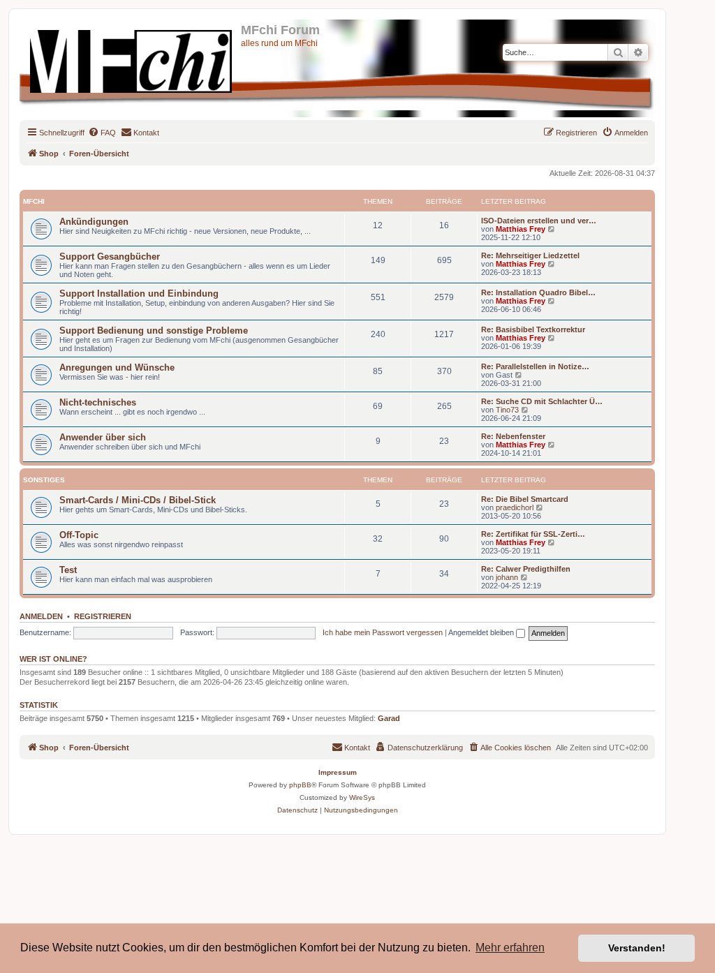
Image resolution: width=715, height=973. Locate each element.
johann (507, 577)
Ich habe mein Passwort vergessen (383, 632)
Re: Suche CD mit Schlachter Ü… (542, 401)
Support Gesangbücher (109, 256)
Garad (389, 718)
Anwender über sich (102, 437)
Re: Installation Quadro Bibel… (538, 292)
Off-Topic (78, 535)
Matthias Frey (520, 229)
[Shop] (132, 58)
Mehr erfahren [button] (510, 947)
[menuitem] (102, 132)
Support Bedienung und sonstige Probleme (153, 330)
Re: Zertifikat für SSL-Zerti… (533, 534)
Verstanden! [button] (636, 947)
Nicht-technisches (97, 402)
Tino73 (507, 410)
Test (68, 570)
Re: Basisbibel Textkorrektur (533, 329)
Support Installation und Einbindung (139, 293)
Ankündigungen (93, 221)
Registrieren (102, 616)
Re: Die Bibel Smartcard (524, 499)
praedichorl (514, 507)
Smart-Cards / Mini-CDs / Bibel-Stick (137, 500)
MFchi (34, 201)
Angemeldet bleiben (482, 632)
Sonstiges (44, 480)
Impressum (337, 772)
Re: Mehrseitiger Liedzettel (530, 255)
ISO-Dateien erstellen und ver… (538, 220)
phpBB (300, 785)
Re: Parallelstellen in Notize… (535, 366)
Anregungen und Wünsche (117, 367)
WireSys (362, 797)
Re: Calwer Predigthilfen (525, 569)
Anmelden (41, 616)
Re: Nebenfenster (513, 436)
